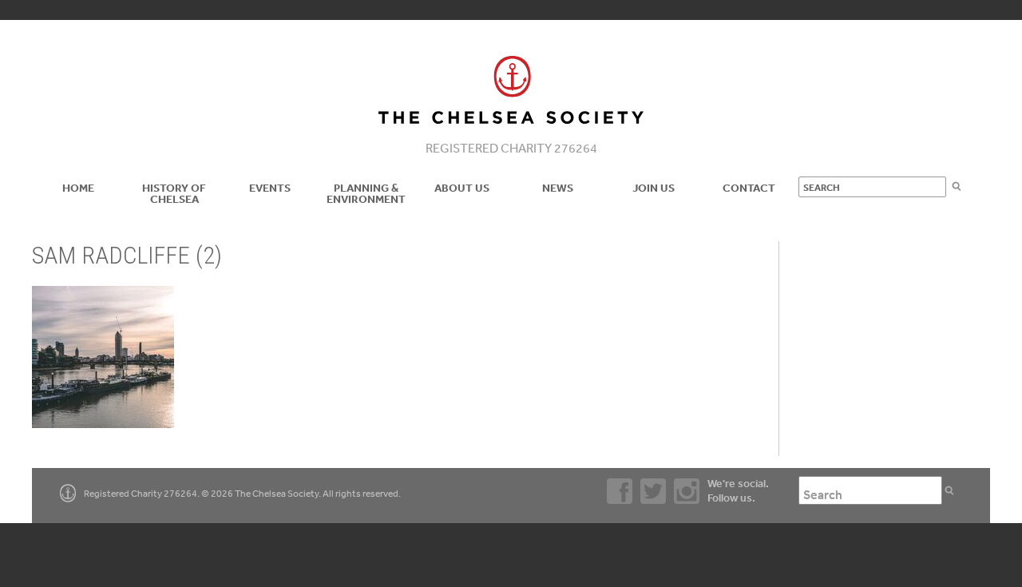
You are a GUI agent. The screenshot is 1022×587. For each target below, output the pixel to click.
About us (461, 187)
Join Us (653, 187)
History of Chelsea (174, 193)
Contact (749, 187)
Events (270, 187)
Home (78, 187)
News (557, 187)
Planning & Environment (366, 193)
